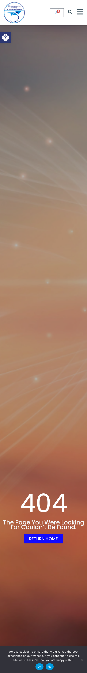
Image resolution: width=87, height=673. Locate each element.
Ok (39, 666)
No (50, 666)
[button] (5, 37)
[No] (82, 659)
